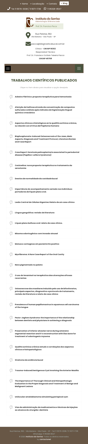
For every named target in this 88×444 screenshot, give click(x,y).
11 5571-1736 (35, 9)
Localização (38, 4)
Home (25, 4)
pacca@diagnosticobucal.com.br (48, 44)
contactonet (45, 439)
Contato (53, 4)
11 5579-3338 (21, 9)
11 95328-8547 (54, 9)
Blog (65, 3)
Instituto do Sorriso (34, 436)
